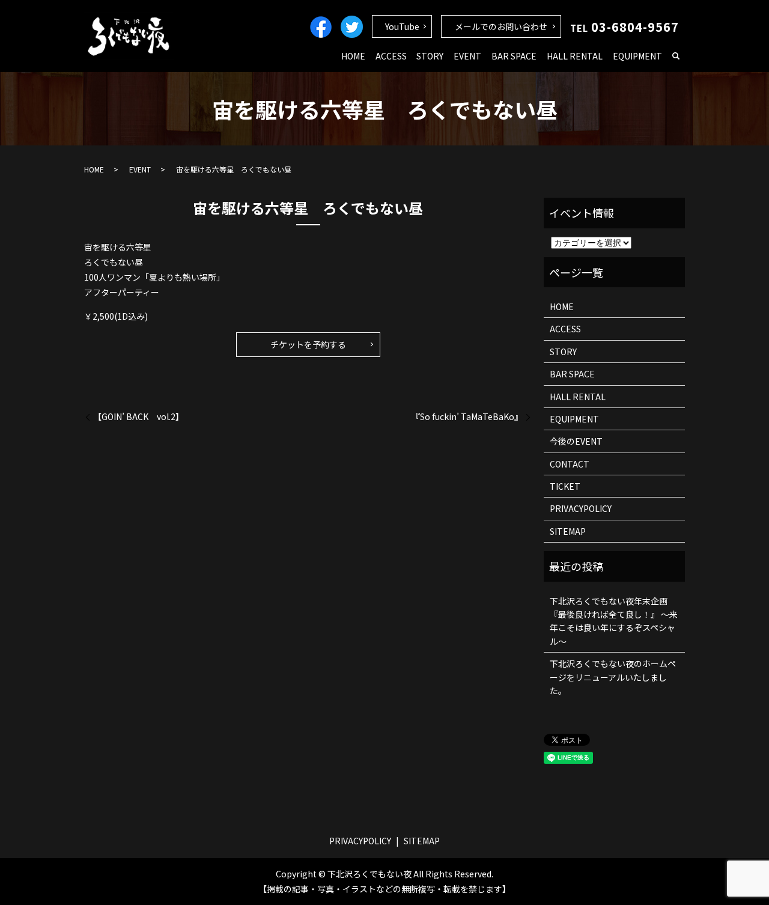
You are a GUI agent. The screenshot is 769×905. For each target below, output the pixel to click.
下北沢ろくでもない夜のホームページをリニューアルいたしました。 (613, 676)
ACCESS (391, 56)
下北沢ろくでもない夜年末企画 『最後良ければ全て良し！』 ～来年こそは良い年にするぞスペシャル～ (614, 621)
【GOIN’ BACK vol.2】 (138, 416)
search (676, 56)
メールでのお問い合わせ (501, 26)
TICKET (565, 486)
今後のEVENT (576, 441)
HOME (353, 56)
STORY (429, 56)
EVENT (467, 56)
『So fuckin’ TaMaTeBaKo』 (467, 416)
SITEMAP (568, 531)
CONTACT (569, 464)
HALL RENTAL (575, 56)
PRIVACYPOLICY (581, 508)
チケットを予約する (308, 344)
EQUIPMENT (637, 56)
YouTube (402, 26)
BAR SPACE (513, 56)
